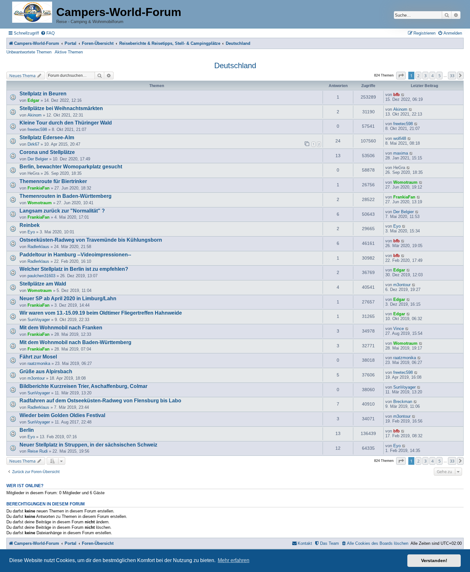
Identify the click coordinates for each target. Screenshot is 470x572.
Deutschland (235, 65)
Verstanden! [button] (434, 560)
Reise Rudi (37, 451)
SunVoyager (38, 319)
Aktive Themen (69, 52)
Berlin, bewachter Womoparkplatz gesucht (71, 166)
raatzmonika (38, 363)
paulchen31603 (41, 275)
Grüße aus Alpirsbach (46, 371)
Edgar (33, 100)
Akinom (34, 115)
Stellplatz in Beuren (43, 93)
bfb (396, 94)
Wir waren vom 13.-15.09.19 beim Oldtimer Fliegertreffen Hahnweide (101, 313)
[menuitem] (48, 33)
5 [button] (439, 75)
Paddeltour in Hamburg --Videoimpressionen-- (75, 254)
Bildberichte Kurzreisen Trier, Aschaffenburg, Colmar (83, 386)
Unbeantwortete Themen (28, 52)
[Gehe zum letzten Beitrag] (403, 94)
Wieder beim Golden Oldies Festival (62, 415)
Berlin (27, 430)
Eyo (31, 232)
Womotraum (405, 182)
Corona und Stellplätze (47, 152)
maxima (400, 153)
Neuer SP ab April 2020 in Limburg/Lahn (68, 298)
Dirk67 (33, 144)
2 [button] (418, 75)
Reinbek (30, 225)
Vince (398, 328)
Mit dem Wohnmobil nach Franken (61, 327)
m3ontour (402, 284)
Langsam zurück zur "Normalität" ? (62, 210)
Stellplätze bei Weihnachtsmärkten (61, 108)
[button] (401, 75)
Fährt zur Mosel (38, 356)
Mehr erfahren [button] (233, 560)
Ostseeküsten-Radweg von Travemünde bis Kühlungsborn (91, 240)
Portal (70, 43)
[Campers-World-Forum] (32, 13)
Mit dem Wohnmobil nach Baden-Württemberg (75, 342)
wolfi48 (399, 138)
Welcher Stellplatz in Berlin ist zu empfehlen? (74, 269)
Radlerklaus (38, 246)
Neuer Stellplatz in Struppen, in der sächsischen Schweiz (88, 444)
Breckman (402, 401)
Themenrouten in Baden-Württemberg (66, 196)
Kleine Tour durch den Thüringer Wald (66, 122)
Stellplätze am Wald (43, 283)
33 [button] (452, 75)
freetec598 (37, 129)
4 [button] (432, 75)
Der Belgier (37, 159)
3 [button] (425, 75)
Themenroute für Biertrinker (53, 181)
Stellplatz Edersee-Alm (47, 137)
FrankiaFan (38, 188)
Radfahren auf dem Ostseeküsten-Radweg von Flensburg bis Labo (100, 400)
